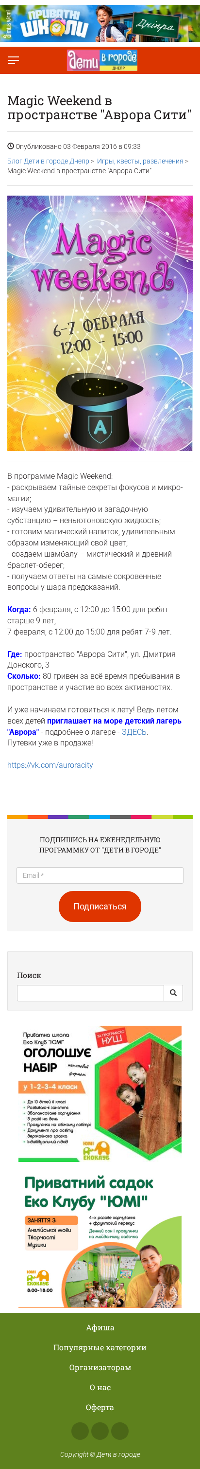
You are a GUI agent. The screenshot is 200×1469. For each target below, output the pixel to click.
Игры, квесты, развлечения (140, 161)
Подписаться (100, 906)
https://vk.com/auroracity (50, 765)
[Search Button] (173, 993)
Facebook (80, 1431)
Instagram (100, 1431)
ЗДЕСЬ (134, 732)
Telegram (120, 1431)
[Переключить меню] (13, 60)
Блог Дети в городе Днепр (48, 161)
